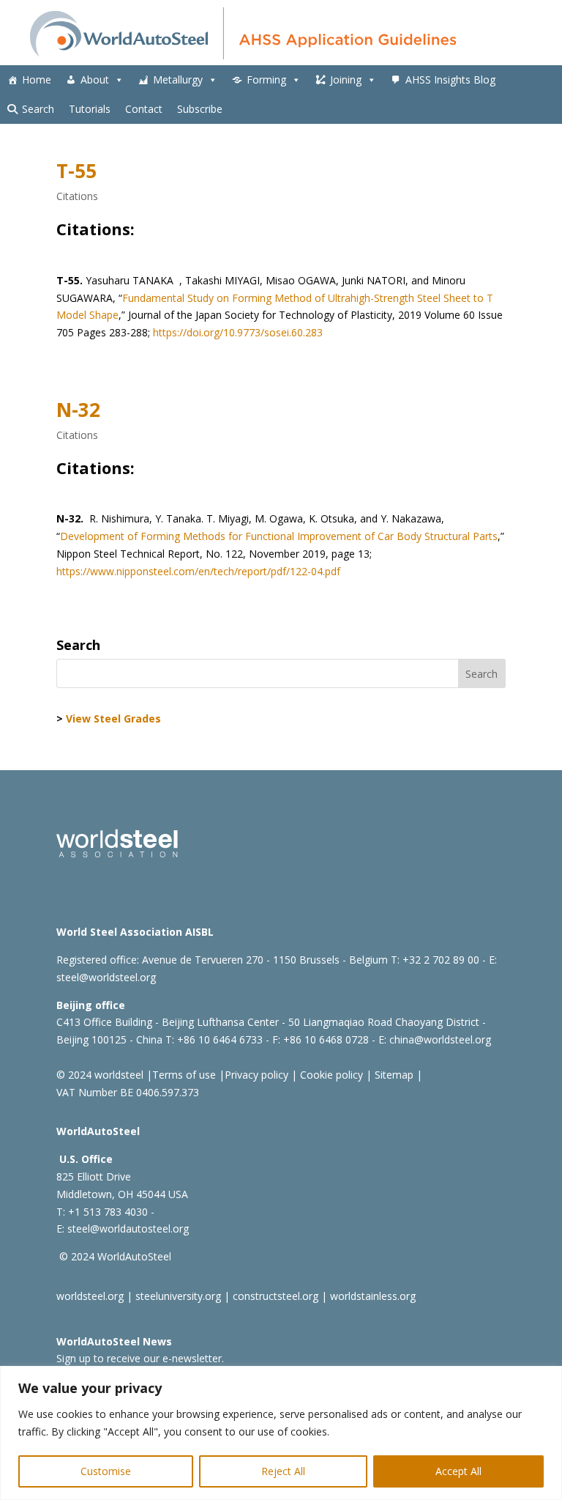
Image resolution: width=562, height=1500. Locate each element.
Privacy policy (256, 1075)
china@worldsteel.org (440, 1039)
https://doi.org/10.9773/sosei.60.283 (238, 332)
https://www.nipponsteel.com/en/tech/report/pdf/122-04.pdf (198, 571)
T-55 (76, 171)
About (94, 79)
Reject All (283, 1471)
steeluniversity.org (178, 1296)
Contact (143, 109)
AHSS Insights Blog (450, 79)
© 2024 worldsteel (99, 1075)
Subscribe (199, 109)
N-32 (78, 409)
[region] (281, 1433)
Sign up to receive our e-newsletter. (140, 1358)
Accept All (458, 1471)
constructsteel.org (275, 1296)
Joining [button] (345, 79)
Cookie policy (330, 1075)
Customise (105, 1471)
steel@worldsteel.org (106, 977)
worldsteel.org (90, 1296)
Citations (77, 196)
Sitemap (392, 1075)
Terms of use (184, 1075)
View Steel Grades (113, 718)
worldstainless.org (373, 1296)
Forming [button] (266, 79)
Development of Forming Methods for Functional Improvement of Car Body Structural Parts (279, 536)
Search (38, 109)
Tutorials (89, 109)
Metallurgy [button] (178, 79)
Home (36, 79)
